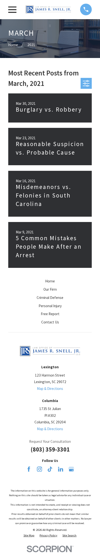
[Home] (48, 9)
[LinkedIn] (60, 469)
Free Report (50, 314)
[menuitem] (29, 535)
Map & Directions (50, 388)
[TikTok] (49, 469)
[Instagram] (39, 469)
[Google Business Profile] (71, 469)
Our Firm (50, 289)
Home (50, 281)
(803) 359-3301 (50, 449)
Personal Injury (50, 306)
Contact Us (50, 322)
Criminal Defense (50, 297)
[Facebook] (28, 469)
